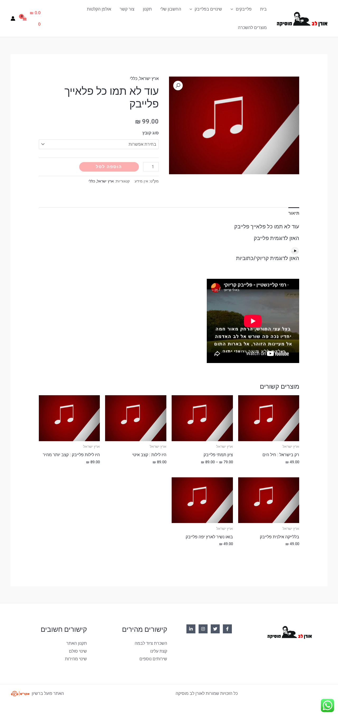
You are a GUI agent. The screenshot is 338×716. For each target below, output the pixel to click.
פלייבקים (244, 9)
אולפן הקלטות (99, 9)
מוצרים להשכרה (252, 27)
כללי (133, 78)
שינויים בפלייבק (208, 9)
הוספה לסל (109, 166)
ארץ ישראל (149, 78)
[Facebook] (227, 628)
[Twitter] (215, 628)
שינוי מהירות (76, 658)
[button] (178, 85)
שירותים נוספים (153, 658)
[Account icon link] (13, 18)
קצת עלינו (158, 651)
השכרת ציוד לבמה (151, 643)
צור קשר (127, 9)
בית (263, 9)
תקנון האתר (76, 643)
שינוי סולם (78, 651)
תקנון (147, 9)
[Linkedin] (190, 628)
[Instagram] (203, 628)
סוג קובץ (150, 132)
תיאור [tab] (293, 213)
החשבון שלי (170, 9)
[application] (233, 9)
